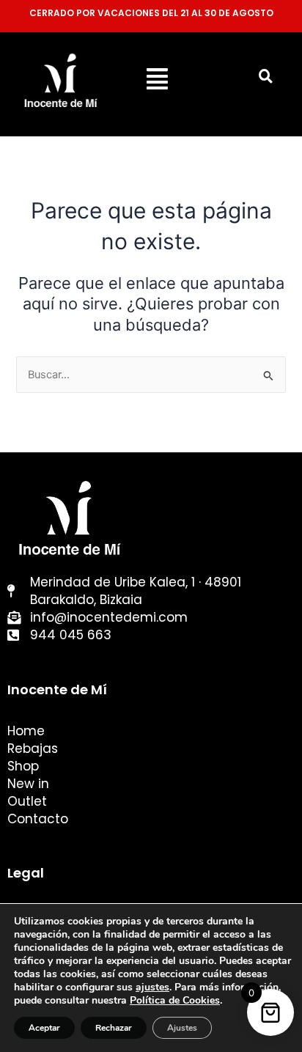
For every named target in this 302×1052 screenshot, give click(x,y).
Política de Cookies (175, 1000)
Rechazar (113, 1028)
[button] (157, 79)
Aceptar (44, 1028)
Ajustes (182, 1028)
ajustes (152, 987)
